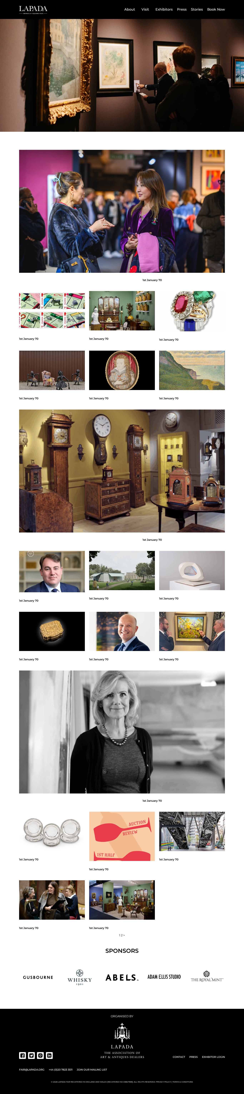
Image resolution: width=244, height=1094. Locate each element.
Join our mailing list (92, 1069)
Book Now (216, 9)
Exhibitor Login (213, 1057)
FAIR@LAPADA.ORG (31, 1069)
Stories (197, 9)
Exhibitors (164, 9)
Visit (145, 9)
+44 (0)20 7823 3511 (61, 1069)
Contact (179, 1057)
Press (182, 9)
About (129, 9)
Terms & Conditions (183, 1082)
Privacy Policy (163, 1082)
